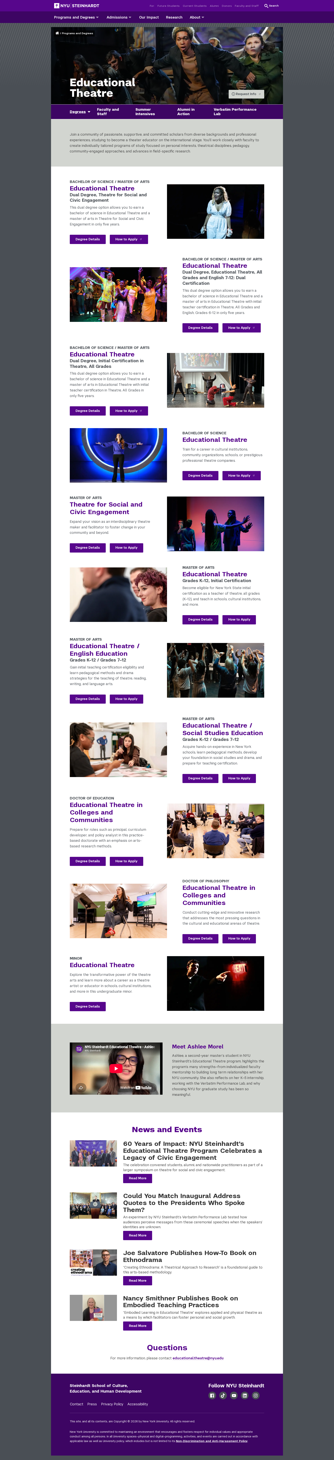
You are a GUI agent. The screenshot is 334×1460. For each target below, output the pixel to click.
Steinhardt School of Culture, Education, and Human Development (106, 1388)
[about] (203, 17)
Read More (138, 1178)
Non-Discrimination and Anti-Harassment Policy (212, 1441)
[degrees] (90, 112)
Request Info (246, 94)
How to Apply (126, 239)
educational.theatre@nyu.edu (198, 1358)
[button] (271, 5)
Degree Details (88, 239)
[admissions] (130, 17)
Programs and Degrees (77, 33)
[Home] (57, 33)
